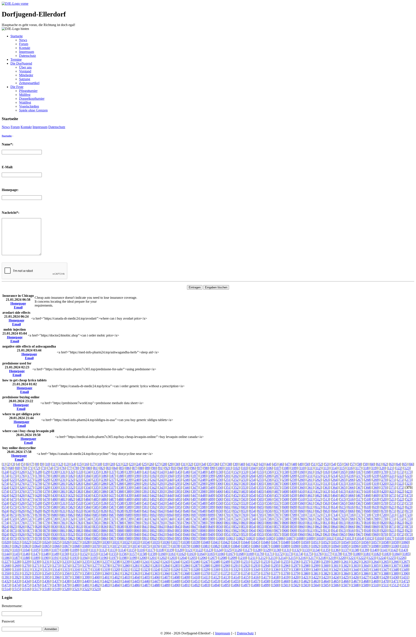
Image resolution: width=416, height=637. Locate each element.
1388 (385, 573)
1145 (16, 554)
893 (161, 530)
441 (145, 495)
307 (277, 483)
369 (376, 487)
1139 (364, 550)
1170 (259, 554)
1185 (406, 554)
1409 (185, 577)
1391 (6, 577)
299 (211, 483)
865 (343, 526)
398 (203, 491)
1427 (364, 577)
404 (252, 491)
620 (384, 507)
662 (318, 511)
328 (38, 487)
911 (309, 530)
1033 (135, 542)
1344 (354, 569)
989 (129, 538)
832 (71, 526)
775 (13, 522)
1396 (56, 577)
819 (375, 522)
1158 (142, 554)
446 (186, 495)
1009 (310, 538)
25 (144, 464)
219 (375, 476)
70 (24, 468)
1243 (165, 562)
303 (244, 483)
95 (186, 468)
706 (268, 515)
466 (351, 495)
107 (277, 468)
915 (342, 530)
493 (161, 499)
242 (153, 480)
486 (104, 499)
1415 (245, 577)
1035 (155, 542)
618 (367, 507)
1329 (205, 569)
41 (248, 464)
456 (268, 495)
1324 (155, 569)
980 (54, 538)
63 (391, 464)
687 (112, 515)
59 (365, 464)
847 (194, 526)
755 (260, 519)
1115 (131, 550)
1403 (125, 577)
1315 (65, 569)
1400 (96, 577)
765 (343, 519)
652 (236, 511)
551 (227, 503)
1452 (205, 581)
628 (38, 511)
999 (211, 538)
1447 (155, 581)
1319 (105, 569)
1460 (285, 581)
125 (13, 472)
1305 (375, 565)
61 (378, 464)
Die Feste (16, 87)
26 (151, 464)
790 (137, 522)
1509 (365, 585)
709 (293, 515)
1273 (56, 565)
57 (352, 464)
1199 (133, 558)
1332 (235, 569)
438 (120, 495)
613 (326, 507)
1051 (315, 542)
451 (227, 495)
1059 (395, 542)
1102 (6, 550)
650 (219, 511)
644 (170, 511)
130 (54, 472)
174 (5, 476)
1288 (205, 565)
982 (71, 538)
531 (63, 503)
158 (285, 472)
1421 (305, 577)
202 (236, 476)
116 (350, 468)
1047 (275, 542)
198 (203, 476)
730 (54, 519)
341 (145, 487)
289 (129, 483)
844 (170, 526)
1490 (175, 585)
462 (318, 495)
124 (5, 472)
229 (46, 480)
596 (186, 507)
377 (30, 491)
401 (227, 491)
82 (102, 468)
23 (131, 464)
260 (301, 480)
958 (285, 534)
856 (268, 526)
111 (310, 468)
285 (96, 483)
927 (30, 534)
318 (367, 483)
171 (392, 472)
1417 (265, 577)
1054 (345, 542)
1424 (335, 577)
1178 (337, 554)
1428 (374, 577)
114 (334, 468)
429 (46, 495)
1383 (335, 573)
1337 (285, 569)
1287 (195, 565)
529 (46, 503)
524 (5, 503)
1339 (305, 569)
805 (260, 522)
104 (252, 468)
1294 (265, 565)
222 (400, 476)
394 (170, 491)
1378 (285, 573)
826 (21, 526)
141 (145, 472)
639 (129, 511)
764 (334, 519)
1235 (86, 562)
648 (203, 511)
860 (301, 526)
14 (73, 464)
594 (170, 507)
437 (112, 495)
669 (376, 511)
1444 (125, 581)
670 (384, 511)
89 (147, 468)
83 (108, 468)
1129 (267, 550)
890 (137, 530)
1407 (165, 577)
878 (38, 530)
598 (203, 507)
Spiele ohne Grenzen (33, 110)
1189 (35, 558)
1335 (265, 569)
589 (129, 507)
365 (343, 487)
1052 (325, 542)
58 (359, 464)
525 (13, 503)
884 (87, 530)
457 (277, 495)
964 (334, 534)
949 (211, 534)
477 (30, 499)
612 (318, 507)
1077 (165, 546)
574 (5, 507)
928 (38, 534)
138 (120, 472)
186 (104, 476)
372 (400, 487)
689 (129, 515)
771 (392, 519)
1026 (66, 542)
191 (145, 476)
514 (334, 499)
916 (351, 530)
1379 (295, 573)
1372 (225, 573)
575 (13, 507)
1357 (76, 573)
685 (96, 515)
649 (211, 511)
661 (310, 511)
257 (277, 480)
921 (392, 530)
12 (60, 464)
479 (46, 499)
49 (300, 464)
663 (326, 511)
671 (392, 511)
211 (309, 476)
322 (400, 483)
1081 (205, 546)
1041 (215, 542)
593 (161, 507)
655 (260, 511)
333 (79, 487)
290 (137, 483)
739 (129, 519)
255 (260, 480)
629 (46, 511)
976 (21, 538)
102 (236, 468)
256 (268, 480)
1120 (179, 550)
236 (104, 480)
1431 (404, 577)
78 (76, 468)
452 (236, 495)
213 (326, 476)
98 (206, 468)
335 (96, 487)
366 (351, 487)
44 (268, 464)
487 (112, 499)
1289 (215, 565)
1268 (6, 565)
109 (294, 468)
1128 (257, 550)
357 (277, 487)
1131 (286, 550)
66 (411, 464)
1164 (201, 554)
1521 (76, 589)
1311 (26, 569)
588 (120, 507)
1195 (94, 558)
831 (63, 526)
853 (244, 526)
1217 (312, 558)
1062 (16, 546)
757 (277, 519)
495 (178, 499)
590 (137, 507)
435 (96, 495)
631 (63, 511)
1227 (6, 562)
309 (293, 483)
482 (71, 499)
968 (367, 534)
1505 (325, 585)
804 (252, 522)
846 (186, 526)
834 (87, 526)
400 (219, 491)
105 (261, 468)
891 (145, 530)
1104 (25, 550)
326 (21, 487)
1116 (141, 550)
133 (79, 472)
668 (367, 511)
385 (96, 491)
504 (252, 499)
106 (269, 468)
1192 (64, 558)
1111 (93, 550)
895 (178, 530)
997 (194, 538)
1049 (295, 542)
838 (120, 526)
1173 (289, 554)
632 (71, 511)
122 (398, 468)
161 (310, 472)
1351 (16, 573)
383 (79, 491)
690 (137, 515)
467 (359, 495)
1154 (103, 554)
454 (252, 495)
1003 (250, 538)
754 (252, 519)
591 (145, 507)
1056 (365, 542)
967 (359, 534)
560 (301, 503)
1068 (76, 546)
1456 (245, 581)
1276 (86, 565)
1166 (220, 554)
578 (38, 507)
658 (285, 511)
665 (343, 511)
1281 (135, 565)
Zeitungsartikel (29, 83)
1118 (160, 550)
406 (268, 491)
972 (400, 534)
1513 (404, 585)
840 (137, 526)
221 (392, 476)
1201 (152, 558)
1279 (115, 565)
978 (38, 538)
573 (408, 503)
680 (54, 515)
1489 (165, 585)
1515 (16, 589)
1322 (135, 569)
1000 (220, 538)
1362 (125, 573)
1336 (275, 569)
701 (227, 515)
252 (236, 480)
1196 (103, 558)
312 (318, 483)
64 (398, 464)
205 (260, 476)
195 (178, 476)
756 (268, 519)
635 (96, 511)
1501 (285, 585)
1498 (255, 585)
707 (277, 515)
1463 (315, 581)
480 (54, 499)
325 (13, 487)
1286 (185, 565)
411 (309, 491)
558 (285, 503)
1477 (46, 585)
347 (194, 487)
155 (260, 472)
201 (227, 476)
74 (50, 468)
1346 (374, 569)
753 (244, 519)
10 (47, 464)
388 (120, 491)
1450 (185, 581)
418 (367, 491)
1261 (345, 562)
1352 (26, 573)
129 (46, 472)
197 (194, 476)
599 (211, 507)
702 (236, 515)
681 (63, 515)
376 (21, 491)
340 (137, 487)
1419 (285, 577)
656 (268, 511)
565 (343, 503)
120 (382, 468)
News (23, 40)
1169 (250, 554)
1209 (232, 558)
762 (318, 519)
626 (21, 511)
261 (310, 480)
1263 (365, 562)
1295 (275, 565)
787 (112, 522)
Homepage (18, 303)
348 (203, 487)
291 (145, 483)
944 (170, 534)
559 (293, 503)
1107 (55, 550)
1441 (96, 581)
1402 (115, 577)
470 (384, 495)
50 (307, 464)
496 (186, 499)
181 (63, 476)
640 (137, 511)
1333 (245, 569)
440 (137, 495)
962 (318, 534)
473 (408, 495)
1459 (275, 581)
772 (400, 519)
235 (96, 480)
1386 (365, 573)
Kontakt (24, 48)
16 (86, 464)
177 (30, 476)
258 (285, 480)
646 (186, 511)
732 (71, 519)
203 (244, 476)
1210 (242, 558)
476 (21, 499)
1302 (345, 565)
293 (161, 483)
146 (186, 472)
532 (71, 503)
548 (203, 503)
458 (285, 495)
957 (277, 534)
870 (384, 526)
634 (87, 511)
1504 (315, 585)
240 (137, 480)
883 (79, 530)
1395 (46, 577)
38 (229, 464)
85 (121, 468)
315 (342, 483)
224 (5, 480)
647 (194, 511)
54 (333, 464)
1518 (46, 589)
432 (71, 495)
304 (252, 483)
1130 (276, 550)
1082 (215, 546)
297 (194, 483)
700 (219, 515)
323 (408, 483)
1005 (270, 538)
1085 (245, 546)
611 (309, 507)
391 (145, 491)
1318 (95, 569)
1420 (295, 577)
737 (112, 519)
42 (255, 464)
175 (13, 476)
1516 (26, 589)
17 (92, 464)
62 (385, 464)
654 (252, 511)
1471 (395, 581)
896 (186, 530)
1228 (16, 562)
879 (46, 530)
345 (178, 487)
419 (375, 491)
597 (194, 507)
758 (285, 519)
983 (79, 538)
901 (227, 530)
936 (104, 534)
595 (178, 507)
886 (104, 530)
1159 (152, 554)
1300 (325, 565)
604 (252, 507)
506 (268, 499)
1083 (225, 546)
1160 (162, 554)
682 (71, 515)
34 (203, 464)
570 (384, 503)
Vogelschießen (29, 106)
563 (326, 503)
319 (375, 483)
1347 (384, 569)
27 (157, 464)
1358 (86, 573)
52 (320, 464)
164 (334, 472)
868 (367, 526)
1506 (335, 585)
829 (46, 526)
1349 (404, 569)
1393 (26, 577)
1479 (66, 585)
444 (170, 495)
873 (408, 526)
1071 (105, 546)
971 (392, 534)
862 (318, 526)
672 (400, 511)
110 (302, 468)
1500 (275, 585)
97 (199, 468)
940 (137, 534)
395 (178, 491)
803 (244, 522)
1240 (135, 562)
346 (186, 487)
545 (178, 503)
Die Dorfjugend (21, 63)
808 (285, 522)
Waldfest (25, 102)
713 (326, 515)
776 (21, 522)
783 (79, 522)
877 (30, 530)
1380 (305, 573)
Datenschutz (27, 55)
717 (359, 515)
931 (63, 534)
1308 (404, 565)
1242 (155, 562)
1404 (135, 577)
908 (285, 530)
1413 (225, 577)
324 (5, 487)
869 (376, 526)
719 (375, 515)
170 (384, 472)
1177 (328, 554)
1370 (205, 573)
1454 (225, 581)
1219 (331, 558)
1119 (169, 550)
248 (203, 480)
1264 (375, 562)
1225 (391, 558)
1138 (354, 550)
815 (342, 522)
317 (359, 483)
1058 (385, 542)
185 (96, 476)
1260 (335, 562)
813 (326, 522)
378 (38, 491)
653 (244, 511)
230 (54, 480)
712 (318, 515)
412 (318, 491)
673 (408, 511)
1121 (189, 550)
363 (326, 487)
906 (268, 530)
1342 (335, 569)
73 (43, 468)
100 (220, 468)
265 (343, 480)
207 (277, 476)
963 (326, 534)
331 (63, 487)
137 (112, 472)
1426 (354, 577)
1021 (16, 542)
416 (351, 491)
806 (268, 522)
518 (367, 499)
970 (384, 534)
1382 (325, 573)
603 (244, 507)
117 (358, 468)
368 (367, 487)
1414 (235, 577)
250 (219, 480)
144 (170, 472)
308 (285, 483)
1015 (369, 538)
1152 (84, 554)
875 (13, 530)
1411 (205, 577)
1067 (66, 546)
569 (376, 503)
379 (46, 491)
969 (376, 534)
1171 (269, 554)
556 (268, 503)
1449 (175, 581)
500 (219, 499)
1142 (393, 550)
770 (384, 519)
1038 (185, 542)
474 (5, 499)
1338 (295, 569)
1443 (115, 581)
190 (137, 476)
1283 (155, 565)
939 (129, 534)
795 (178, 522)
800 (219, 522)
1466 (345, 581)
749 (211, 519)
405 (260, 491)
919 (375, 530)
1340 (315, 569)
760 (301, 519)
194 (170, 476)
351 (227, 487)
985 (96, 538)
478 (38, 499)
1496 (235, 585)
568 (367, 503)
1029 (96, 542)
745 (178, 519)
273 (408, 480)
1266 (395, 562)
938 (120, 534)
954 (252, 534)
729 (46, 519)
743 (161, 519)
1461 (295, 581)
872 (400, 526)
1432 (6, 581)
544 (170, 503)
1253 (265, 562)
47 (287, 464)
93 (173, 468)
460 (301, 495)
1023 (36, 542)
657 (277, 511)
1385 (355, 573)
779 (46, 522)
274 (5, 483)
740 (137, 519)
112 (317, 468)
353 (244, 487)
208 (285, 476)
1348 (394, 569)
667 (359, 511)
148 (203, 472)
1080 (195, 546)
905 (260, 530)
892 (153, 530)
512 (318, 499)
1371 (215, 573)
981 (63, 538)
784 (87, 522)
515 (342, 499)
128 (38, 472)
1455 (235, 581)
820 (384, 522)
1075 (145, 546)
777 (30, 522)
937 (112, 534)
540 (137, 503)
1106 (45, 550)
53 (326, 464)
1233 (66, 562)
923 (408, 530)
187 (112, 476)
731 (63, 519)
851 (227, 526)
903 (244, 530)
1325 (165, 569)
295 (178, 483)
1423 (325, 577)
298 (203, 483)
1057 (375, 542)
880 (54, 530)
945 (178, 534)
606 (268, 507)
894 (170, 530)
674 (5, 515)
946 (186, 534)
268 (367, 480)
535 (96, 503)
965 (343, 534)
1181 (367, 554)
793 (161, 522)
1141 (384, 550)
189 (129, 476)
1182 (376, 554)
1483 (105, 585)
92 (167, 468)
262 (318, 480)
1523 (96, 589)
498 (203, 499)
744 (170, 519)
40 (242, 464)
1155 (113, 554)
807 (277, 522)
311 (309, 483)
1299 (315, 565)
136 (104, 472)
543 (161, 503)
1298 (305, 565)
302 (236, 483)
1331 (225, 569)
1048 (285, 542)
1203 (172, 558)
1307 (395, 565)
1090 (295, 546)
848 (203, 526)
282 (71, 483)
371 (392, 487)
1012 (339, 538)
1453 (215, 581)
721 (392, 515)
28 (164, 464)
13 (66, 464)
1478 (56, 585)
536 (104, 503)
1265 (385, 562)
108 (285, 468)
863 (326, 526)
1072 (115, 546)
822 (400, 522)
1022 (26, 542)
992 (153, 538)
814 (334, 522)
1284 (165, 565)
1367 (175, 573)
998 (203, 538)
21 (118, 464)
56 (346, 464)
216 (351, 476)
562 (318, 503)
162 (318, 472)
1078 (175, 546)
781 (63, 522)
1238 (115, 562)
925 (13, 534)
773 (408, 519)
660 (301, 511)
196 (186, 476)
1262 (355, 562)
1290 (225, 565)
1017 (389, 538)
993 (161, 538)
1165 (211, 554)
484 (87, 499)
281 (63, 483)
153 (244, 472)
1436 (46, 581)
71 (30, 468)
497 (194, 499)
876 (21, 530)
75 (56, 468)
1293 (255, 565)
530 (54, 503)
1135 (325, 550)
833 (79, 526)
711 (309, 515)
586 (104, 507)
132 (71, 472)
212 (318, 476)
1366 (165, 573)
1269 (16, 565)
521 (392, 499)
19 (105, 464)
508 (285, 499)
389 (129, 491)
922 (400, 530)
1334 (255, 569)
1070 (96, 546)
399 (211, 491)
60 (372, 464)
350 (219, 487)
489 (129, 499)
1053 (335, 542)
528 (38, 503)
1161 (172, 554)
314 (334, 483)
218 (367, 476)
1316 (75, 569)
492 (153, 499)
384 (87, 491)
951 (227, 534)
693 (161, 515)
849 (211, 526)
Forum (23, 44)
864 (334, 526)
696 (186, 515)
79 (82, 468)
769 (376, 519)
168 (367, 472)
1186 (6, 558)
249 (211, 480)
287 (112, 483)
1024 (46, 542)
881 (63, 530)
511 (309, 499)
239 (129, 480)
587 (112, 507)
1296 (285, 565)
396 (186, 491)
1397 (66, 577)
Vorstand (25, 71)
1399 (86, 577)
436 (104, 495)
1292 (245, 565)
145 (178, 472)
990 (137, 538)
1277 (96, 565)
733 (79, 519)
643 (161, 511)
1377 (275, 573)
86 (128, 468)
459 (293, 495)
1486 (135, 585)
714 (334, 515)
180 (54, 476)
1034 (145, 542)
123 (407, 468)
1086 (255, 546)
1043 (235, 542)
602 (236, 507)
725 (13, 519)
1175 (308, 554)
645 (178, 511)
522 (400, 499)
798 (203, 522)
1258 (315, 562)
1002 (240, 538)
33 (196, 464)
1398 (76, 577)
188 (120, 476)
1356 (66, 573)
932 (71, 534)
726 (21, 519)
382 (71, 491)
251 (227, 480)
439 (129, 495)
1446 (145, 581)
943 (161, 534)
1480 (76, 585)
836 (104, 526)
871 (392, 526)
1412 (215, 577)
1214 (282, 558)
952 (236, 534)
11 (53, 464)
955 (260, 534)
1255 (285, 562)
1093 (325, 546)
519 (375, 499)
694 (170, 515)
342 (153, 487)
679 (46, 515)
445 (178, 495)
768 (367, 519)
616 (351, 507)
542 (153, 503)
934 (87, 534)
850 (219, 526)
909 (293, 530)
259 (293, 480)
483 (79, 499)
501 (227, 499)
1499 (265, 585)
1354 (46, 573)
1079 (185, 546)
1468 (365, 581)
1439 (76, 581)
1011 (330, 538)
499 (211, 499)
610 (301, 507)
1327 (185, 569)
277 (30, 483)
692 (153, 515)
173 (408, 472)
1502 (295, 585)
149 (211, 472)
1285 (175, 565)
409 (293, 491)
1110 (84, 550)
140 (137, 472)
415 (342, 491)
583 (79, 507)
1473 (6, 585)
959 (293, 534)
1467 (355, 581)
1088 (275, 546)
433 (79, 495)
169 (376, 472)
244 (170, 480)
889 (129, 530)
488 (120, 499)
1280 (125, 565)
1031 (115, 542)
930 (54, 534)
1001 (230, 538)
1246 (195, 562)
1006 (280, 538)
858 (285, 526)
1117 (150, 550)
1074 (135, 546)
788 (120, 522)
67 (4, 468)
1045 (255, 542)
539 (129, 503)
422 (400, 491)
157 (277, 472)
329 (46, 487)
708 (285, 515)
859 (293, 526)
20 (112, 464)
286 (104, 483)
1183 (386, 554)
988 (120, 538)
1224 (381, 558)
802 (236, 522)
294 (170, 483)
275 (13, 483)
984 (87, 538)
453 (244, 495)
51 (313, 464)
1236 (96, 562)
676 (21, 515)
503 (244, 499)
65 (404, 464)
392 (153, 491)
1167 (230, 554)
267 (359, 480)
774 (5, 522)
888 (120, 530)
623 (408, 507)
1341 (325, 569)
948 (203, 534)
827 (30, 526)
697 (194, 515)
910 (301, 530)
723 (408, 515)
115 (342, 468)
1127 (247, 550)
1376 (265, 573)
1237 (105, 562)
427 (30, 495)
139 (129, 472)
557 (277, 503)
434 (87, 495)
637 (112, 511)
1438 (66, 581)
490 (137, 499)
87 (134, 468)
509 (293, 499)
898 (203, 530)
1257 (305, 562)
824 (5, 526)
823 (408, 522)
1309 (6, 569)
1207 (212, 558)
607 (277, 507)
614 (334, 507)
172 (400, 472)
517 (359, 499)
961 (310, 534)
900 (219, 530)
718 (367, 515)
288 (120, 483)
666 (351, 511)
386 (104, 491)
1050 (305, 542)
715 (342, 515)
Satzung (24, 79)
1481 (86, 585)
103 (244, 468)
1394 (36, 577)
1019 (409, 538)
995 (178, 538)
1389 (395, 573)
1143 (403, 550)
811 (309, 522)
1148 (45, 554)
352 (236, 487)
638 (120, 511)
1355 (56, 573)
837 (112, 526)
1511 (385, 585)
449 (211, 495)
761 (310, 519)
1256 (295, 562)
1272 (46, 565)
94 (180, 468)
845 (178, 526)
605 (260, 507)
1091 (305, 546)
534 (87, 503)
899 (211, 530)
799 (211, 522)
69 (17, 468)
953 (244, 534)
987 (112, 538)
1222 (361, 558)
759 (293, 519)
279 (46, 483)
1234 (76, 562)
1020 (6, 542)
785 (96, 522)
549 (211, 503)
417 (359, 491)
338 (120, 487)
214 (334, 476)
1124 (218, 550)
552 (236, 503)
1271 (36, 565)
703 (244, 515)
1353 (36, 573)
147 (194, 472)
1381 (315, 573)
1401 (105, 577)
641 (145, 511)
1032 (125, 542)
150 (219, 472)
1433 (16, 581)
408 (285, 491)
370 (384, 487)
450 (219, 495)
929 (46, 534)
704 (252, 515)
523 (408, 499)
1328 (195, 569)
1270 (26, 565)
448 (203, 495)
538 (120, 503)
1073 (125, 546)
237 (112, 480)
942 (153, 534)
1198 (123, 558)
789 (129, 522)
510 (301, 499)
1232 (56, 562)
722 (400, 515)
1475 (26, 585)
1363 (135, 573)
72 (37, 468)
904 (252, 530)
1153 (94, 554)
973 (408, 534)
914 (334, 530)
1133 (306, 550)
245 (178, 480)
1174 (298, 554)
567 (359, 503)
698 (203, 515)
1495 (225, 585)
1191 (55, 558)
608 (285, 507)
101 (228, 468)
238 (120, 480)
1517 (36, 589)
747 (194, 519)
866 (351, 526)
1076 (155, 546)
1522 (86, 589)
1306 (385, 565)
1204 (182, 558)
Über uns (25, 67)
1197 (113, 558)
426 (21, 495)
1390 (404, 573)
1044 (245, 542)
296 (186, 483)
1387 (375, 573)
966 (351, 534)
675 (13, 515)
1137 (345, 550)
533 (79, 503)
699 (211, 515)
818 (367, 522)
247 (194, 480)
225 (13, 480)
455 (260, 495)
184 (87, 476)
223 (408, 476)
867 (359, 526)
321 (392, 483)
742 (153, 519)
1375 (255, 573)
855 (260, 526)
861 (310, 526)
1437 (56, 581)
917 (359, 530)
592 (153, 507)
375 (13, 491)
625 (13, 511)
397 (194, 491)
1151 (74, 554)
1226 (401, 558)
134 (87, 472)
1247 (205, 562)
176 (21, 476)
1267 (404, 562)
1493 (205, 585)
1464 (325, 581)
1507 (345, 585)
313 (326, 483)
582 (71, 507)
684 (87, 515)
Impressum (26, 52)
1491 (185, 585)
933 (79, 534)
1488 (155, 585)
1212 (262, 558)
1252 (255, 562)
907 (277, 530)
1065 (46, 546)
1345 (364, 569)
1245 (185, 562)
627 (30, 511)
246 (186, 480)
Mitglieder (26, 75)
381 (63, 491)
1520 (66, 589)
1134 (315, 550)
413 (326, 491)
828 (38, 526)
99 (212, 468)
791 (145, 522)
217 (359, 476)
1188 (25, 558)
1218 (321, 558)
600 (219, 507)
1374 (245, 573)
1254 (275, 562)
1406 (155, 577)
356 (268, 487)
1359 (96, 573)
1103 (16, 550)
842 (153, 526)
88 (141, 468)
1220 (341, 558)
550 (219, 503)
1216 (302, 558)
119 (374, 468)
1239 (125, 562)
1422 (315, 577)
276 (21, 483)
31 (183, 464)
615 (342, 507)
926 (21, 534)
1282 (145, 565)
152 (236, 472)
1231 (46, 562)
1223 (371, 558)
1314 (55, 569)
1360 (105, 573)
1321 (125, 569)
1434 (26, 581)
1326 (175, 569)
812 (318, 522)
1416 (255, 577)
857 (277, 526)
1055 (355, 542)
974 (5, 538)
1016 (379, 538)
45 (274, 464)
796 (186, 522)
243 (161, 480)
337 (112, 487)
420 (384, 491)
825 (13, 526)
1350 (6, 573)
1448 (165, 581)
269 (376, 480)
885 (96, 530)
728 (38, 519)
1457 (255, 581)
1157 (133, 554)
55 (339, 464)
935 (96, 534)
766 (351, 519)
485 (96, 499)
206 (268, 476)
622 (400, 507)
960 (301, 534)
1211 (252, 558)
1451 (195, 581)
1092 (315, 546)
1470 (385, 581)
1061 (6, 546)
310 (301, 483)
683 (79, 515)
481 (63, 499)
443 (161, 495)
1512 (394, 585)
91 (160, 468)
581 (63, 507)
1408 (175, 577)
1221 (351, 558)
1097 (365, 546)
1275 (76, 565)
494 (170, 499)
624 (5, 511)
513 (326, 499)
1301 (335, 565)
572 (400, 503)
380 (54, 491)
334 (87, 487)
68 (11, 468)
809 (293, 522)
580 (54, 507)
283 (79, 483)
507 (277, 499)
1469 (375, 581)
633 (79, 511)
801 (227, 522)
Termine (16, 59)
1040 (205, 542)
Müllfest (24, 94)
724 (5, 519)
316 (351, 483)
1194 (84, 558)
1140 (374, 550)
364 (334, 487)
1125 (228, 550)
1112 (103, 550)
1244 (175, 562)
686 (104, 515)
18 (99, 464)
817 (359, 522)
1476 (36, 585)
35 (209, 464)
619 (375, 507)
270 (384, 480)
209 (293, 476)
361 (310, 487)
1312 (35, 569)
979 (46, 538)
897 (194, 530)
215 (342, 476)
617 (359, 507)
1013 (349, 538)
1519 (56, 589)
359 (293, 487)
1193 (74, 558)
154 (252, 472)
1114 (122, 550)
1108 (64, 550)
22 (125, 464)
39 (235, 464)
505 (260, 499)
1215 (292, 558)
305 (260, 483)
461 (310, 495)
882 (71, 530)
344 (170, 487)
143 (161, 472)
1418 (275, 577)
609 (293, 507)
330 (54, 487)
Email (18, 307)
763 (326, 519)
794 (170, 522)
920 (384, 530)
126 (21, 472)
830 (54, 526)
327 (30, 487)
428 (38, 495)
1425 (344, 577)
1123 (208, 550)
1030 (105, 542)
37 (222, 464)
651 (227, 511)
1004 (260, 538)
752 (236, 519)
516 (351, 499)
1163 (191, 554)
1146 (25, 554)
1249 (225, 562)
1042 (225, 542)
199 (211, 476)
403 (244, 491)
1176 (318, 554)
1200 (142, 558)
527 (30, 503)
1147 (35, 554)
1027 (76, 542)
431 (63, 495)
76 (63, 468)
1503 (305, 585)
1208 (222, 558)
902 (236, 530)
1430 (394, 577)
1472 (404, 581)
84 (115, 468)
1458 (265, 581)
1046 (265, 542)
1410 (195, 577)
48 (294, 464)
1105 (35, 550)
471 (392, 495)
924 (5, 534)
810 (301, 522)
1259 (325, 562)
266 (351, 480)
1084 (235, 546)
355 (260, 487)
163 (326, 472)
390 (137, 491)
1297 (295, 565)
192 (153, 476)
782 (71, 522)
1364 (145, 573)
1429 (384, 577)
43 (261, 464)
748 (203, 519)
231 (63, 480)
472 (400, 495)
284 (87, 483)
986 (104, 538)
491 (145, 499)
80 (89, 468)
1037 (175, 542)
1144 (6, 554)
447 (194, 495)
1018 (399, 538)
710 (301, 515)
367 (359, 487)
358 (285, 487)
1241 (145, 562)
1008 (300, 538)
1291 (235, 565)
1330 (215, 569)
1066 (56, 546)
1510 (375, 585)
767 (359, 519)
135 (96, 472)
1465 (335, 581)
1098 (375, 546)
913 (326, 530)
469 (376, 495)
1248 (215, 562)
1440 (86, 581)
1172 (279, 554)
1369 (195, 573)
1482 (96, 585)
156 (268, 472)
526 (21, 503)
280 (54, 483)
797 (194, 522)
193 (161, 476)
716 (351, 515)
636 (104, 511)
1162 (181, 554)
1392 (16, 577)
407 (277, 491)
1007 (290, 538)
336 (104, 487)
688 (120, 515)
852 (236, 526)
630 (54, 511)
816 (351, 522)
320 (384, 483)
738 (120, 519)
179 (46, 476)
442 (153, 495)
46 (281, 464)
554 (252, 503)
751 (227, 519)
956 (268, 534)
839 (129, 526)
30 (177, 464)
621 (392, 507)
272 (400, 480)
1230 (36, 562)
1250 (235, 562)
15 (79, 464)
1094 (335, 546)
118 (366, 468)
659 (293, 511)
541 (145, 503)
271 (392, 480)
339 (129, 487)
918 (367, 530)
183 (79, 476)
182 (71, 476)
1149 (55, 554)
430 (54, 495)
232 (71, 480)
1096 (355, 546)
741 (145, 519)
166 (351, 472)
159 (293, 472)
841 (145, 526)
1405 (145, 577)
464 (334, 495)
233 (79, 480)
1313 (45, 569)
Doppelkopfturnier (31, 98)
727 (30, 519)
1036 (165, 542)
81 (95, 468)
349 (211, 487)
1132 (296, 550)
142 (153, 472)
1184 (396, 554)
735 (96, 519)
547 (194, 503)
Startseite (16, 36)
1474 (16, 585)
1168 (240, 554)
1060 (404, 542)
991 (145, 538)
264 (334, 480)
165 (343, 472)
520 (384, 499)
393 (161, 491)
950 (219, 534)
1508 (355, 585)
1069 (86, 546)
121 (390, 468)
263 (326, 480)
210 (301, 476)
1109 (74, 550)
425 (13, 495)
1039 (195, 542)
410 (301, 491)
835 (96, 526)
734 (87, 519)
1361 (115, 573)
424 (5, 495)
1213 (272, 558)
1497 (245, 585)
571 (392, 503)
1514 (6, 589)
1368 (185, 573)
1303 (355, 565)
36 (216, 464)
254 (252, 480)
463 (326, 495)
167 (359, 472)
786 (104, 522)
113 (325, 468)
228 (38, 480)
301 (227, 483)
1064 (36, 546)
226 (21, 480)
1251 (245, 562)
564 (334, 503)
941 (145, 534)
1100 (395, 546)
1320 (115, 569)
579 (46, 507)
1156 (123, 554)
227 (30, 480)
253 (244, 480)
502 (236, 499)
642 (153, 511)
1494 (215, 585)
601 (227, 507)
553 (244, 503)
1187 (16, 558)
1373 (235, 573)
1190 (45, 558)
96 (193, 468)
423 (408, 491)
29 (170, 464)
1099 (385, 546)
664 (334, 511)
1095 (345, 546)
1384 (345, 573)
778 (38, 522)
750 (219, 519)
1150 (64, 554)
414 (334, 491)
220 (384, 476)
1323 (145, 569)
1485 (125, 585)
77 (69, 468)
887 (112, 530)
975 (13, 538)
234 (87, 480)
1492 (195, 585)
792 (153, 522)
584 (87, 507)
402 (236, 491)
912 (318, 530)
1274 (66, 565)
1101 (404, 546)
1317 (85, 569)
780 (54, 522)
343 (161, 487)
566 (351, 503)
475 (13, 499)
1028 (86, 542)
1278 (105, 565)
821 (392, 522)
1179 (347, 554)
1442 (105, 581)
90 (154, 468)
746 (186, 519)
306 (268, 483)
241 (145, 480)
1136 (335, 550)
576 (21, 507)
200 (219, 476)
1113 (112, 550)
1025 (56, 542)
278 (38, 483)
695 (178, 515)
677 (30, 515)
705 (260, 515)
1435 (36, 581)
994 (170, 538)
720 (384, 515)
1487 (145, 585)
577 (30, 507)
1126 (237, 550)
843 (161, 526)
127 (30, 472)
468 (367, 495)
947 (194, 534)
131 (63, 472)
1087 (265, 546)
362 (318, 487)
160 (301, 472)
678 (38, 515)
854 (252, 526)
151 (227, 472)
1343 (344, 569)
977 (30, 538)
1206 (202, 558)
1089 (285, 546)
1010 (320, 538)
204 (252, 476)
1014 (359, 538)
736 (104, 519)
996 (186, 538)
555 (260, 503)
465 (343, 495)
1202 (162, 558)
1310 (16, 569)
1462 (305, 581)
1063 (26, 546)
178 (38, 476)
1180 (357, 554)
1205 (192, 558)
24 (138, 464)
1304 (365, 565)
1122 (198, 550)
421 (392, 491)
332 (71, 487)
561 (310, 503)
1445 (135, 581)
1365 (155, 573)
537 (112, 503)
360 (301, 487)
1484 (115, 585)
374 (5, 491)
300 (219, 483)
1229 (26, 562)
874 (5, 530)
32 (190, 464)
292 (153, 483)
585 (96, 507)
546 (186, 503)
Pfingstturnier (28, 91)
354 (252, 487)
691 (145, 515)
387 (112, 491)
